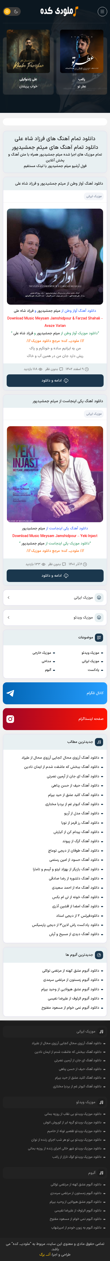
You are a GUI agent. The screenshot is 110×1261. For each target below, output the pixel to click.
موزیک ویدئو (83, 617)
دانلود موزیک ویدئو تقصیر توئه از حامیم (74, 1131)
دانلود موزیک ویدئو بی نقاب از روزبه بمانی (73, 1114)
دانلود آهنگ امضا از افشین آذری (75, 906)
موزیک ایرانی (83, 597)
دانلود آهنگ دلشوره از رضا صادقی (74, 878)
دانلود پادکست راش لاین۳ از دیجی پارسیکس (65, 925)
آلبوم (48, 670)
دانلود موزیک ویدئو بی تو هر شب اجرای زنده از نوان (66, 1140)
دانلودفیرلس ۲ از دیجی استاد (77, 916)
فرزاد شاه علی (24, 311)
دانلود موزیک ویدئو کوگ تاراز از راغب (77, 1157)
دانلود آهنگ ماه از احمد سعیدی (75, 887)
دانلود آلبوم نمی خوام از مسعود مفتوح (70, 1007)
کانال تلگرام (95, 693)
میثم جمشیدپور (48, 311)
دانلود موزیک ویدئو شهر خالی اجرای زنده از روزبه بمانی (65, 1148)
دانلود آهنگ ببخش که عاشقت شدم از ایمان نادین (61, 767)
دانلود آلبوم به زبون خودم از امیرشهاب (76, 1227)
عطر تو (82, 83)
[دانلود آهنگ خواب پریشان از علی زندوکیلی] (28, 51)
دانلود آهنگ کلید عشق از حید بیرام (73, 795)
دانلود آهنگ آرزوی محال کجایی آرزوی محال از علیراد (60, 757)
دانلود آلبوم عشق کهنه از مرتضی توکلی (70, 970)
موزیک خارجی (41, 653)
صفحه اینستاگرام (91, 719)
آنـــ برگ (44, 1254)
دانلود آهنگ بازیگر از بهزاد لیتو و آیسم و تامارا (66, 869)
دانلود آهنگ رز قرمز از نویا (80, 823)
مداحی (46, 661)
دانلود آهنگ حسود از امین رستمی (74, 860)
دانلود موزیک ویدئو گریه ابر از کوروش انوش (72, 1122)
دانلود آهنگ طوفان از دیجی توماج (73, 850)
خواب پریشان (28, 83)
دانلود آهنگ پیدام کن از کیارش (76, 832)
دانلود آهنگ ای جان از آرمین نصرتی (73, 776)
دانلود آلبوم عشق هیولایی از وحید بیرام (70, 989)
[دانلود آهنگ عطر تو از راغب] (81, 51)
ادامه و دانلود (51, 380)
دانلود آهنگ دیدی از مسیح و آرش (74, 934)
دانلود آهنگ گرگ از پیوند (80, 841)
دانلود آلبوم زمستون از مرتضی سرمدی (71, 980)
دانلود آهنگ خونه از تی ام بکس (75, 897)
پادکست (93, 670)
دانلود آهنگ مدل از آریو (81, 813)
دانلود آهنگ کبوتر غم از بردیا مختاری (72, 804)
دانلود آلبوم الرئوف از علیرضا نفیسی (73, 998)
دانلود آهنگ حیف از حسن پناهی (75, 785)
